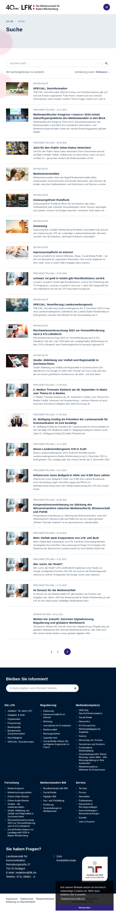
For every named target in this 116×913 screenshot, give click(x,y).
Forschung (12, 782)
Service (81, 782)
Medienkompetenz (88, 705)
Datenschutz (27, 898)
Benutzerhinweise (45, 898)
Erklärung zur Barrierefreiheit (20, 901)
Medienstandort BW (53, 782)
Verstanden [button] (85, 907)
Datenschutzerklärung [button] (73, 898)
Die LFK (10, 705)
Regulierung (48, 705)
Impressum (12, 898)
